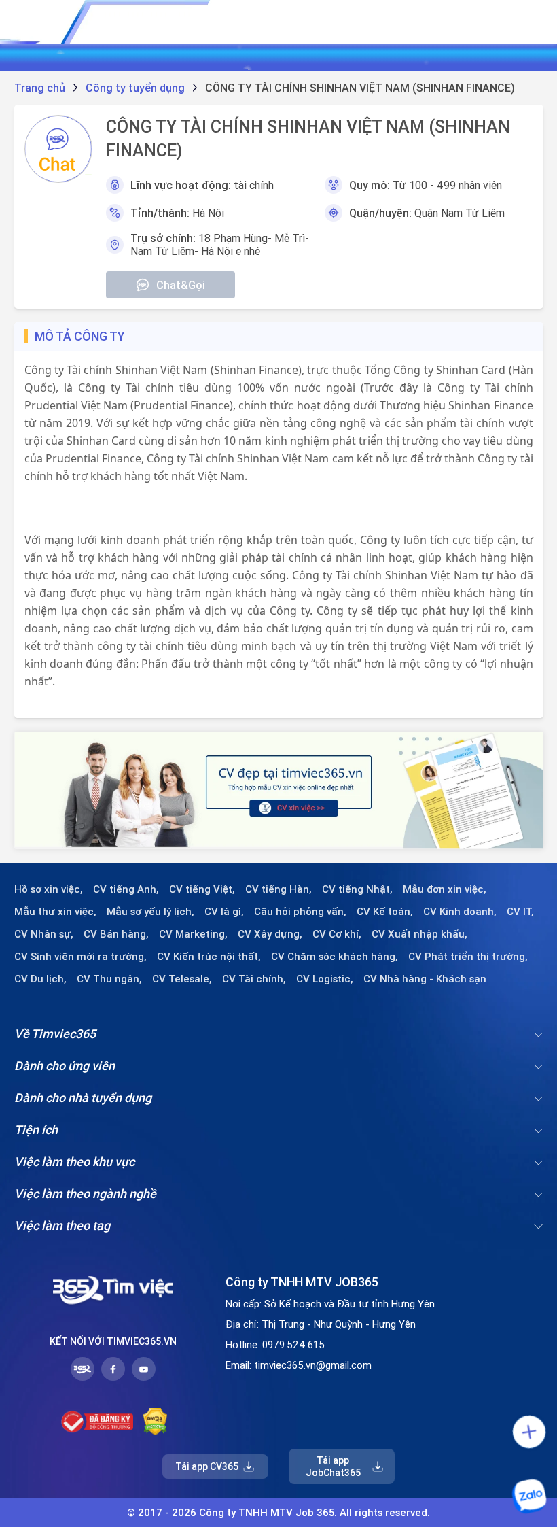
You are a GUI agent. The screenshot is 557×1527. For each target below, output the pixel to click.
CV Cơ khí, (336, 934)
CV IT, (520, 912)
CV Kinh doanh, (460, 912)
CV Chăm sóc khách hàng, (334, 956)
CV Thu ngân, (109, 979)
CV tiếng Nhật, (357, 889)
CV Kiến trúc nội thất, (209, 956)
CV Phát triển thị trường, (468, 956)
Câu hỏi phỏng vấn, (300, 912)
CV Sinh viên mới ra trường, (80, 956)
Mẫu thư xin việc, (55, 912)
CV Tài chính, (254, 979)
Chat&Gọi (180, 285)
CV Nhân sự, (43, 934)
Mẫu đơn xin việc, (444, 889)
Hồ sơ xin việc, (48, 889)
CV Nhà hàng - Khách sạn (424, 979)
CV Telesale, (182, 979)
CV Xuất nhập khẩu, (419, 934)
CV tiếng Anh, (126, 889)
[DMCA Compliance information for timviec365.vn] (155, 1421)
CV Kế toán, (385, 912)
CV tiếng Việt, (202, 889)
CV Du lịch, (40, 979)
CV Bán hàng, (116, 934)
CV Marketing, (193, 934)
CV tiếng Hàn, (278, 889)
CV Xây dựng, (270, 934)
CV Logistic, (324, 979)
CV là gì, (224, 912)
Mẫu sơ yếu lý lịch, (150, 912)
